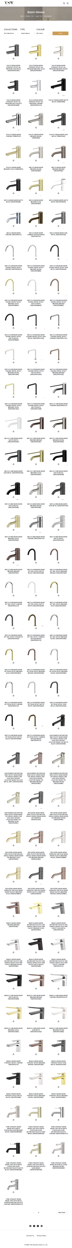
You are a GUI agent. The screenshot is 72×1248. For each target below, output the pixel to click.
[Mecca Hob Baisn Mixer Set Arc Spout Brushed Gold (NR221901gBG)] (58, 589)
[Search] (64, 3)
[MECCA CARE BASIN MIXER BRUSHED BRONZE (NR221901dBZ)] (36, 425)
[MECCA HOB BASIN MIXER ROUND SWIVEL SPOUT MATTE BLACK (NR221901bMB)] (13, 322)
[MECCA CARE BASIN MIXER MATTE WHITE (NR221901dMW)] (13, 425)
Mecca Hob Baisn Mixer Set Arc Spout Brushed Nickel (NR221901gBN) (58, 637)
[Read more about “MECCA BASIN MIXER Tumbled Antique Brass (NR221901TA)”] (36, 226)
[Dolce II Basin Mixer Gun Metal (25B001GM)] (58, 121)
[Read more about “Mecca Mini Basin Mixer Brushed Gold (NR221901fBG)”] (13, 530)
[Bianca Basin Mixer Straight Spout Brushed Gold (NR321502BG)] (58, 1081)
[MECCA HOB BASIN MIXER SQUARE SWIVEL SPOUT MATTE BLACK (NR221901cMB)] (36, 391)
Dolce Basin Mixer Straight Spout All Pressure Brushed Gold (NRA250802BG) (36, 68)
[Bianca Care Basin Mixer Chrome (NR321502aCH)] (58, 982)
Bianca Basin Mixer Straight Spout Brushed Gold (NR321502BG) (58, 1095)
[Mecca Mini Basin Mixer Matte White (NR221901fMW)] (58, 524)
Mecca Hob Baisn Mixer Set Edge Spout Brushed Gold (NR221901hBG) (13, 671)
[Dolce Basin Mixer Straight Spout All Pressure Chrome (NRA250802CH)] (36, 87)
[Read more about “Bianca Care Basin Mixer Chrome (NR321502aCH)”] (58, 988)
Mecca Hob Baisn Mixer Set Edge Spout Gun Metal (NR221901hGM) (58, 704)
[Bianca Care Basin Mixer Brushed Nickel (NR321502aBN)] (58, 1015)
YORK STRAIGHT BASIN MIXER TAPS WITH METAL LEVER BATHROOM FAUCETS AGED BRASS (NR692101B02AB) (36, 1166)
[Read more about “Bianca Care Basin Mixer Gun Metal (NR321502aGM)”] (36, 1021)
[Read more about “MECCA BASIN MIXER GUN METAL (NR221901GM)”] (58, 226)
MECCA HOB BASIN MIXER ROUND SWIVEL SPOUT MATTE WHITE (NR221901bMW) (36, 302)
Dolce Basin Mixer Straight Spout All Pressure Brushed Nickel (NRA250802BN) (58, 68)
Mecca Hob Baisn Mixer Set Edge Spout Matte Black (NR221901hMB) (13, 737)
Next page (61, 1212)
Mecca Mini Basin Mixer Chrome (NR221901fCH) (36, 537)
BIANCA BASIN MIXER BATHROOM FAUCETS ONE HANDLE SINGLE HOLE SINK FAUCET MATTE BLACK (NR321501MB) (36, 962)
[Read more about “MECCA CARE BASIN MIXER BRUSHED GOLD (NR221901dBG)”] (36, 464)
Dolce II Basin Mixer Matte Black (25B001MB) (58, 101)
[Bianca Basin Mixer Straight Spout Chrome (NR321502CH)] (13, 1048)
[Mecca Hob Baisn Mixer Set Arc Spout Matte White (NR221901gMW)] (36, 589)
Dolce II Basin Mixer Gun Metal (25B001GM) (58, 135)
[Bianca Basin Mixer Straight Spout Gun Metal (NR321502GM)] (58, 1048)
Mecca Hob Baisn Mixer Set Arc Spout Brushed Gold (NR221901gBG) (58, 604)
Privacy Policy (41, 1236)
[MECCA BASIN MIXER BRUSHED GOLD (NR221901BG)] (36, 187)
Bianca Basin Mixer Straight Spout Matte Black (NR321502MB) (13, 1095)
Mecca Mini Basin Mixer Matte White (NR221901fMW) (58, 538)
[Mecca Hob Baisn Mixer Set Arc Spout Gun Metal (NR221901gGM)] (13, 622)
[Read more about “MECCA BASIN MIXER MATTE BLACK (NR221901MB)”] (13, 193)
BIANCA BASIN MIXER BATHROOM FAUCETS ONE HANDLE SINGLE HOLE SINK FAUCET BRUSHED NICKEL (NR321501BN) (13, 962)
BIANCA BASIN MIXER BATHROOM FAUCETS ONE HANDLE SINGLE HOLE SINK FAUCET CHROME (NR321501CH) (59, 962)
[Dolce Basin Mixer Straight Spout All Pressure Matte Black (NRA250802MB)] (13, 87)
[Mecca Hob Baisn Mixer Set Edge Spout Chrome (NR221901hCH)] (13, 689)
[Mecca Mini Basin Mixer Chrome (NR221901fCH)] (36, 524)
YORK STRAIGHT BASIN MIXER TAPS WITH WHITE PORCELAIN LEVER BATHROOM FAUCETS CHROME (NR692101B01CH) (58, 1130)
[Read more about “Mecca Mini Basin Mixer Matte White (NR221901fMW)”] (58, 530)
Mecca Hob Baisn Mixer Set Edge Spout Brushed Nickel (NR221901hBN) (59, 671)
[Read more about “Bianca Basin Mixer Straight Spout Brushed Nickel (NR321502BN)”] (36, 1087)
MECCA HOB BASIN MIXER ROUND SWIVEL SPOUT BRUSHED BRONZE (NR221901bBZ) (58, 302)
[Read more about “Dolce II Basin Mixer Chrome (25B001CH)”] (13, 127)
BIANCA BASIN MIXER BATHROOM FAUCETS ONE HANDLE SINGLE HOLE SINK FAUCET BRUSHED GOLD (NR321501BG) (36, 926)
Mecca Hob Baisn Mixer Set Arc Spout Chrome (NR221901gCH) (13, 604)
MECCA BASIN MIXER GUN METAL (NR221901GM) (58, 234)
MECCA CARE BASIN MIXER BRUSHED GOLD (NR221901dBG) (36, 473)
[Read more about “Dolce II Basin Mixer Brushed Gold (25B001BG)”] (13, 160)
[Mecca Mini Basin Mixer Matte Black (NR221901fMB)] (13, 491)
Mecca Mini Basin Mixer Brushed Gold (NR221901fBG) (13, 538)
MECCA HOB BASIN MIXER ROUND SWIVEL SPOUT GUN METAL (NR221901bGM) (58, 267)
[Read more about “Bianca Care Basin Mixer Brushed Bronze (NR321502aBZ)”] (36, 988)
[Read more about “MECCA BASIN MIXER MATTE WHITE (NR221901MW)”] (58, 193)
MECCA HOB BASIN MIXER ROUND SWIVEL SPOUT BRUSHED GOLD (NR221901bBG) (13, 302)
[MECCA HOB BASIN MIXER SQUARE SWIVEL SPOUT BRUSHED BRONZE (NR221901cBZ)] (58, 356)
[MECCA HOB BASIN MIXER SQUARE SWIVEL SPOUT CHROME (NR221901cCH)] (58, 322)
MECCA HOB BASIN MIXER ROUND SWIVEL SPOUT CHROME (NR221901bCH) (13, 267)
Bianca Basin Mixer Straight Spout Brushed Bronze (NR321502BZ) (36, 1063)
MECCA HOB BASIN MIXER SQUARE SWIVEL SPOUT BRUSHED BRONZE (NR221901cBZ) (58, 371)
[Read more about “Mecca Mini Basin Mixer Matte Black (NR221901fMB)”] (13, 497)
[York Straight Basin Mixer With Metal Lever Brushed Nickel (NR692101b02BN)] (58, 1150)
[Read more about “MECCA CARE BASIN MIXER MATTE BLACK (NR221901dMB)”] (58, 464)
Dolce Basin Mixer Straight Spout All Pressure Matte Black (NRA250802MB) (13, 102)
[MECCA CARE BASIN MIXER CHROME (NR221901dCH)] (58, 391)
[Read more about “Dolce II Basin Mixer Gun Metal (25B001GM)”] (58, 127)
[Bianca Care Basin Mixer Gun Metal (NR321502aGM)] (36, 1015)
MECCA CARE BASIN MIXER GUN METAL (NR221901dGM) (13, 472)
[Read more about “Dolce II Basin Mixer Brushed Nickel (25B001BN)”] (36, 127)
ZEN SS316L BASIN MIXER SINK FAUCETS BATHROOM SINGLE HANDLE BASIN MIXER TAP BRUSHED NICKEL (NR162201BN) (58, 816)
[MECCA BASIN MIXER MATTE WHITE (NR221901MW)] (58, 187)
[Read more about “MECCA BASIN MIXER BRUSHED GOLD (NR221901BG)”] (36, 193)
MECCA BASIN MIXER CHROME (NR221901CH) (13, 234)
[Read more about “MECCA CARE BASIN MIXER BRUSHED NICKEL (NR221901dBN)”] (58, 431)
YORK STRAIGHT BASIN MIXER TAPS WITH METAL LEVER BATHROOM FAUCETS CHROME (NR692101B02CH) (13, 1201)
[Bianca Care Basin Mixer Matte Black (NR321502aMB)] (13, 982)
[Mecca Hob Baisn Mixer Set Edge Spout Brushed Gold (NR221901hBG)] (13, 657)
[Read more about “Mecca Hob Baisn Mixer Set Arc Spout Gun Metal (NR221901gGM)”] (13, 628)
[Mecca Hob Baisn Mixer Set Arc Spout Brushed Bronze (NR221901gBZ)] (58, 556)
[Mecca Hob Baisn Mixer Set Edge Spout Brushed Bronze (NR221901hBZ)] (36, 657)
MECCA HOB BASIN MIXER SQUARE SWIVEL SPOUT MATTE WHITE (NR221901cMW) (36, 371)
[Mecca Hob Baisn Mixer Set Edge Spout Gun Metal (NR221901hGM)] (58, 689)
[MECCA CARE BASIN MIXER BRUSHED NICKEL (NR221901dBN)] (58, 425)
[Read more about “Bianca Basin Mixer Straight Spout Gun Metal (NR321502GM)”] (58, 1054)
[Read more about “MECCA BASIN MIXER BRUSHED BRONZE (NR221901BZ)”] (58, 160)
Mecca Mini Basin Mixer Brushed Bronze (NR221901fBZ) (13, 571)
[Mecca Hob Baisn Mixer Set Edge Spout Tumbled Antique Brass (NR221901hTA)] (36, 722)
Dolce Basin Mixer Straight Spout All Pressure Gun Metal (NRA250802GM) (13, 68)
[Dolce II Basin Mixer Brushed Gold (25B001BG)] (13, 154)
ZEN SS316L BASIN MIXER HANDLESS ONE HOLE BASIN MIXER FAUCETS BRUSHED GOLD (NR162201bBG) (13, 891)
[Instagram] (38, 1226)
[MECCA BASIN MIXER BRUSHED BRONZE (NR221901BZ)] (58, 154)
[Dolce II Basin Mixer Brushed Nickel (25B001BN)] (36, 121)
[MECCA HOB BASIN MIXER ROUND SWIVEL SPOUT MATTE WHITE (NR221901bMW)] (36, 287)
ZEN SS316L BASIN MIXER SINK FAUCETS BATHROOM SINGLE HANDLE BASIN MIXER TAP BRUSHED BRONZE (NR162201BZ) (36, 855)
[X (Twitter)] (34, 1226)
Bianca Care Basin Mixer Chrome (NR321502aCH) (58, 996)
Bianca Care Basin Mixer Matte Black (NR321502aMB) (13, 997)
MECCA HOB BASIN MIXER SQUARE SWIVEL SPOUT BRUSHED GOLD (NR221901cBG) (13, 406)
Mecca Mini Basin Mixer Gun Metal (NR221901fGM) (58, 505)
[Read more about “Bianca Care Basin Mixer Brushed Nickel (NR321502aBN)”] (58, 1021)
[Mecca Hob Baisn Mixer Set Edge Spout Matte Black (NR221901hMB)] (13, 722)
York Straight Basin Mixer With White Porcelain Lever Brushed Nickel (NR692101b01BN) (13, 1129)
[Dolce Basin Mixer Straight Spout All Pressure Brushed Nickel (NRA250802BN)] (58, 52)
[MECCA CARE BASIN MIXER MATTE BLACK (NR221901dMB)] (58, 458)
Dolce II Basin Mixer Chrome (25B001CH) (13, 135)
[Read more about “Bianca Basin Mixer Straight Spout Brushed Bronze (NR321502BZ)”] (36, 1054)
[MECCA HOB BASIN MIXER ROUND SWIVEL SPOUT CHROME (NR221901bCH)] (13, 253)
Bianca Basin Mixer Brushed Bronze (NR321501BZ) (13, 924)
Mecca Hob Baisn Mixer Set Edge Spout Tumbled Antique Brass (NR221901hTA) (36, 737)
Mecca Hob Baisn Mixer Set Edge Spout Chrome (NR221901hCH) (13, 704)
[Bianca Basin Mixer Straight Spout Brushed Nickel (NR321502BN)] (36, 1081)
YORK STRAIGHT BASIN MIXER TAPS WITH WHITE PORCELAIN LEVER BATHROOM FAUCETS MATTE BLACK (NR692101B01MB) (13, 1166)
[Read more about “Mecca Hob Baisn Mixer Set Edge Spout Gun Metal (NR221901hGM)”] (58, 695)
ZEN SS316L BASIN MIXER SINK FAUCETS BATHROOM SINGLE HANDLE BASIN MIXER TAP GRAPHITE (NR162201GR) (36, 816)
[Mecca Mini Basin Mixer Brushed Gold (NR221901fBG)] (13, 524)
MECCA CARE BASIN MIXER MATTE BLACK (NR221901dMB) (59, 473)
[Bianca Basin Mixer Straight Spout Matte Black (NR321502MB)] (13, 1081)
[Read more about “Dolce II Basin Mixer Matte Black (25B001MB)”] (58, 93)
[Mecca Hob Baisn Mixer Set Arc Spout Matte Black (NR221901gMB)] (36, 556)
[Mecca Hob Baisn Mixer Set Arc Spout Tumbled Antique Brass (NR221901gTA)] (36, 622)
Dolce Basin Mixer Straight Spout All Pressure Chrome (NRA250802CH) (36, 102)
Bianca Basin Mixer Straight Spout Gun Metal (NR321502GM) (58, 1063)
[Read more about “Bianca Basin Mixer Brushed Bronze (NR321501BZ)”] (13, 916)
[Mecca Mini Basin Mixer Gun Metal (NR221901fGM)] (58, 491)
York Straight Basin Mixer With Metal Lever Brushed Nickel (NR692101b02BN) (58, 1165)
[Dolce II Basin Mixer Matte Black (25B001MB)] (58, 87)
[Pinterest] (42, 1226)
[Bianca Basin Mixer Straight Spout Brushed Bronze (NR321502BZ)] (36, 1048)
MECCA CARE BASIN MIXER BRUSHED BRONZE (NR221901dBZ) (36, 440)
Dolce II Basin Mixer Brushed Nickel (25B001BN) (36, 136)
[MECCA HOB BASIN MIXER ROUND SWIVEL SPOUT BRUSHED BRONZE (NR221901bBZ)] (58, 287)
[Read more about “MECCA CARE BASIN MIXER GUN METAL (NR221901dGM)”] (13, 464)
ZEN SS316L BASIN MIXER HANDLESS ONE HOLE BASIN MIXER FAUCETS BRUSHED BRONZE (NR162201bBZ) (58, 891)
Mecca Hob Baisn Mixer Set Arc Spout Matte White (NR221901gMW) (36, 604)
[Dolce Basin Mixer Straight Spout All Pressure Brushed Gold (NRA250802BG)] (36, 52)
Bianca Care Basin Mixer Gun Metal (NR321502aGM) (36, 1030)
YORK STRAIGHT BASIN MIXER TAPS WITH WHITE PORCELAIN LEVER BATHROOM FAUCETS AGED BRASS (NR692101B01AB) (36, 1130)
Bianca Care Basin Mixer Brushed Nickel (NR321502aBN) (58, 1030)
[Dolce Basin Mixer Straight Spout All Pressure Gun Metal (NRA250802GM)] (13, 52)
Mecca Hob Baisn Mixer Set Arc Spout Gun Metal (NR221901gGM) (13, 637)
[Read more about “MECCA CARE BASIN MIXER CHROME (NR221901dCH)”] (58, 397)
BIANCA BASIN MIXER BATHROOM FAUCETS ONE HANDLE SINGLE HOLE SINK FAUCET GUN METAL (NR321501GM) (59, 926)
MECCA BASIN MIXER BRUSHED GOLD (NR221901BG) (36, 202)
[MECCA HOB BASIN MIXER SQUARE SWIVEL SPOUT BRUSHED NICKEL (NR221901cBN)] (13, 356)
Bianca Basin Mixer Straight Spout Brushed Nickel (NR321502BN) (36, 1095)
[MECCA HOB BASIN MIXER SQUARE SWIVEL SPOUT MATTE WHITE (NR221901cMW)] (36, 356)
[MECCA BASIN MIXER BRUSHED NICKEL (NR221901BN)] (36, 154)
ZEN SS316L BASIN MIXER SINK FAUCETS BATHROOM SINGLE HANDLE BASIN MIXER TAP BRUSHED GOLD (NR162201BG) (13, 855)
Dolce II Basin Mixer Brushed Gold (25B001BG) (13, 168)
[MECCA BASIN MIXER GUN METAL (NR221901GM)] (58, 220)
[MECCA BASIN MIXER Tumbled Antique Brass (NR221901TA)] (36, 220)
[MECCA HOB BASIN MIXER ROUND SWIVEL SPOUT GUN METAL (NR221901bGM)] (58, 253)
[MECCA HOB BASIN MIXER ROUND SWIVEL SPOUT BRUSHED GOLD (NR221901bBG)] (13, 287)
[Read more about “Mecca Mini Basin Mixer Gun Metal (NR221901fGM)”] (58, 497)
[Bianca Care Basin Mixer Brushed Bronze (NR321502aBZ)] (36, 982)
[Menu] (67, 3)
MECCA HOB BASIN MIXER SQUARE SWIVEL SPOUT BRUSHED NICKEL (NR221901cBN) (13, 371)
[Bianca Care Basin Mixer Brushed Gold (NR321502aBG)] (13, 1015)
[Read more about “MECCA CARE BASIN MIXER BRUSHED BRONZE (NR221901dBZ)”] (36, 431)
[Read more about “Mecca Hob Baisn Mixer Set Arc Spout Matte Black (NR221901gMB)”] (36, 562)
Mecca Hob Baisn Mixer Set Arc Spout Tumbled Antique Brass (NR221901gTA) (36, 637)
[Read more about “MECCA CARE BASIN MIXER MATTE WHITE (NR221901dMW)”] (13, 431)
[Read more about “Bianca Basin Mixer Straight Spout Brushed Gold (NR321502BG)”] (58, 1087)
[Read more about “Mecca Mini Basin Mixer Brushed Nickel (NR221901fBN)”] (36, 497)
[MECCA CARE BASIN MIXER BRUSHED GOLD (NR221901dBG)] (36, 458)
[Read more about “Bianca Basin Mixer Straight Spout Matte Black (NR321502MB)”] (13, 1087)
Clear (60, 33)
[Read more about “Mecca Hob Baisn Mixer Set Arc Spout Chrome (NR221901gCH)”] (13, 595)
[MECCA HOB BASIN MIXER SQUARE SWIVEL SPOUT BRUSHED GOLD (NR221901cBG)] (13, 391)
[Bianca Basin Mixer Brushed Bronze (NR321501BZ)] (13, 910)
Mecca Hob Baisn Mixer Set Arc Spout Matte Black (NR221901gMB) (36, 571)
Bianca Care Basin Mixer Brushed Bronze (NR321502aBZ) (36, 997)
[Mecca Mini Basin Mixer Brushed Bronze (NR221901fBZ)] (13, 556)
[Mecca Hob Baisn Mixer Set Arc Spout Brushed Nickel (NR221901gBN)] (58, 622)
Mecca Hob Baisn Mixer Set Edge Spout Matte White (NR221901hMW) (36, 704)
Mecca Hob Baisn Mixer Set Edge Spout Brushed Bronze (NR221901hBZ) (36, 671)
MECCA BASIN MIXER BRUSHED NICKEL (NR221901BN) (36, 169)
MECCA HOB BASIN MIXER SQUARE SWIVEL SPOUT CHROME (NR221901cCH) (58, 336)
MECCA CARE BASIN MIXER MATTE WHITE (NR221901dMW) (13, 440)
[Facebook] (30, 1226)
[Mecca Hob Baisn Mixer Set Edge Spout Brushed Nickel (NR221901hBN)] (58, 657)
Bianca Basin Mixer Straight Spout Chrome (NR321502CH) (13, 1063)
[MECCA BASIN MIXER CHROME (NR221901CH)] (13, 220)
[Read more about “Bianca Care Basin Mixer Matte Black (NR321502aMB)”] (13, 988)
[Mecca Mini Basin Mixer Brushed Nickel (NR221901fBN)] (36, 491)
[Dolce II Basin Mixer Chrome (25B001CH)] (13, 121)
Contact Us (30, 1236)
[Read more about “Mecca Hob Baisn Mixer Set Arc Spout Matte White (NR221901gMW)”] (36, 595)
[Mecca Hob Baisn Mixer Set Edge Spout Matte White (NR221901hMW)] (36, 689)
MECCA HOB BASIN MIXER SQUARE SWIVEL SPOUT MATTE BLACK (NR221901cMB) (36, 406)
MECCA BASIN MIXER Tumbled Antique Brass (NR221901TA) (36, 234)
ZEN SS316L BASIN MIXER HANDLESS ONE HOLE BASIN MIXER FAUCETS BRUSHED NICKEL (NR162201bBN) (58, 854)
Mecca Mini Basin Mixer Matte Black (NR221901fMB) (13, 505)
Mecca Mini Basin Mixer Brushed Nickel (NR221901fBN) (36, 505)
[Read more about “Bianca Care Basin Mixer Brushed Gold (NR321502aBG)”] (13, 1021)
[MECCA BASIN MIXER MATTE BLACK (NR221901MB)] (13, 187)
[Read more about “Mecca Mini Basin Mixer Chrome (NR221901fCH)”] (36, 530)
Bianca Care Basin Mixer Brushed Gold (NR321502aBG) (13, 1030)
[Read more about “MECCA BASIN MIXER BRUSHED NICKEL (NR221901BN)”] (36, 160)
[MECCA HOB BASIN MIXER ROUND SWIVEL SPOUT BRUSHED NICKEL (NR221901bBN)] (36, 253)
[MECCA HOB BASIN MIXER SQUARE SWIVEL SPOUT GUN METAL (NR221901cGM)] (36, 322)
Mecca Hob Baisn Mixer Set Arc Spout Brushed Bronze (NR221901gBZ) (58, 571)
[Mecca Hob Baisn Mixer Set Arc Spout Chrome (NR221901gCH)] (13, 589)
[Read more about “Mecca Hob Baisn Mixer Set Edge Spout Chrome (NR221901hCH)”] (13, 695)
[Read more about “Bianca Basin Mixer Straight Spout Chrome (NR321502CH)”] (13, 1054)
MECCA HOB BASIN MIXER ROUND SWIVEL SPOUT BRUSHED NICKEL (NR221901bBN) (36, 268)
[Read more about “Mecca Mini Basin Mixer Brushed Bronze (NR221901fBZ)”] (13, 562)
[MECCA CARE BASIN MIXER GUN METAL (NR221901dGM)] (13, 458)
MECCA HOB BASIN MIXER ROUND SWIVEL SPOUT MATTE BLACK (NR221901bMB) (13, 337)
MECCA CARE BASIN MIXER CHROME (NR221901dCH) (59, 404)
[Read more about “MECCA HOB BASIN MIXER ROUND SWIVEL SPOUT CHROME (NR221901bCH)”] (13, 259)
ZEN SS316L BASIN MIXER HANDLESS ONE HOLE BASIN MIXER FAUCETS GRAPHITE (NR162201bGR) (36, 891)
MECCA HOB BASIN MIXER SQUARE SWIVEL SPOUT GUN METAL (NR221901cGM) (36, 336)
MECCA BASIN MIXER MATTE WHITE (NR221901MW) (58, 201)
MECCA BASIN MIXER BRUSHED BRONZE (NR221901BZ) (58, 169)
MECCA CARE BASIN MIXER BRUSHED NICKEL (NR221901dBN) (59, 440)
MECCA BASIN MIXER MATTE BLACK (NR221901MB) (13, 201)
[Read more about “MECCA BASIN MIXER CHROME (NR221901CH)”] (13, 226)
